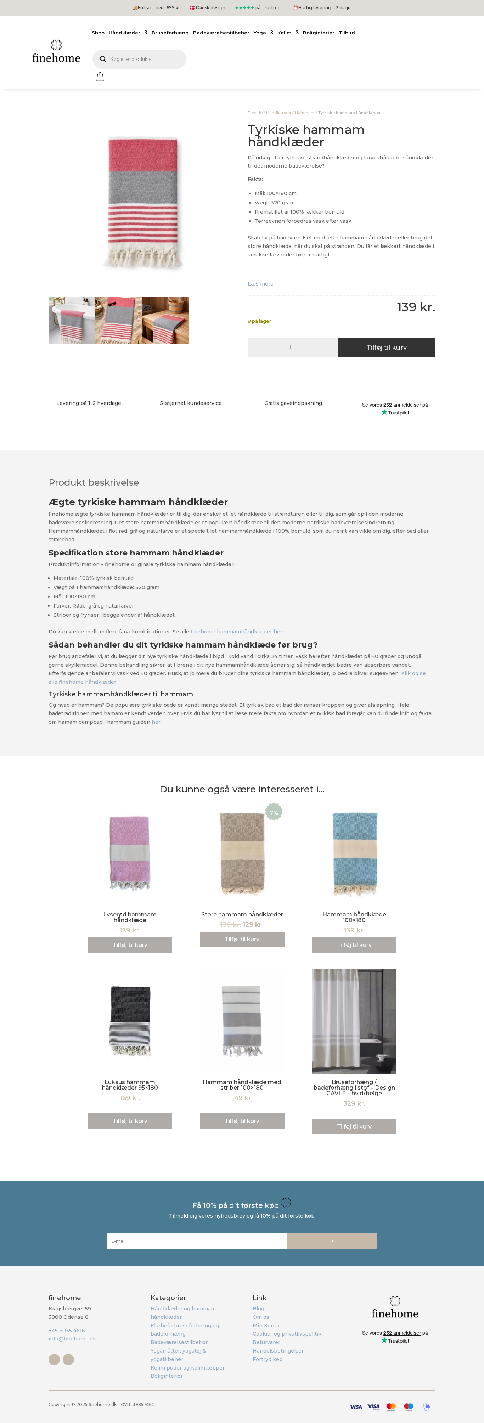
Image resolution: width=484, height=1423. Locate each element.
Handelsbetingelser (278, 1351)
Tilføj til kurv (387, 347)
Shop (98, 32)
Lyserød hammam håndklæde (130, 917)
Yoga (260, 32)
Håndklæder (124, 32)
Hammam (305, 112)
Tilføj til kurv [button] (130, 945)
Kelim (284, 32)
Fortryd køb (268, 1359)
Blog (258, 1308)
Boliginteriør (318, 32)
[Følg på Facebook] (54, 1359)
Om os (261, 1317)
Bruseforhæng (170, 32)
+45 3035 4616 (67, 1330)
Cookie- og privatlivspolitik (287, 1334)
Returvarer (266, 1342)
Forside (255, 112)
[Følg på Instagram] (68, 1359)
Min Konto (266, 1325)
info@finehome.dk (72, 1339)
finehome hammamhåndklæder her (236, 631)
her (156, 722)
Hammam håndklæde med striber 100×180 (242, 1085)
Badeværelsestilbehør (221, 32)
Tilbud (347, 32)
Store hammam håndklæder (242, 914)
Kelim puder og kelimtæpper (188, 1368)
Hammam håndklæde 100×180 (354, 917)
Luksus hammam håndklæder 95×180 (130, 1085)
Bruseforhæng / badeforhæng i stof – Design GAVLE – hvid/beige (354, 1088)
